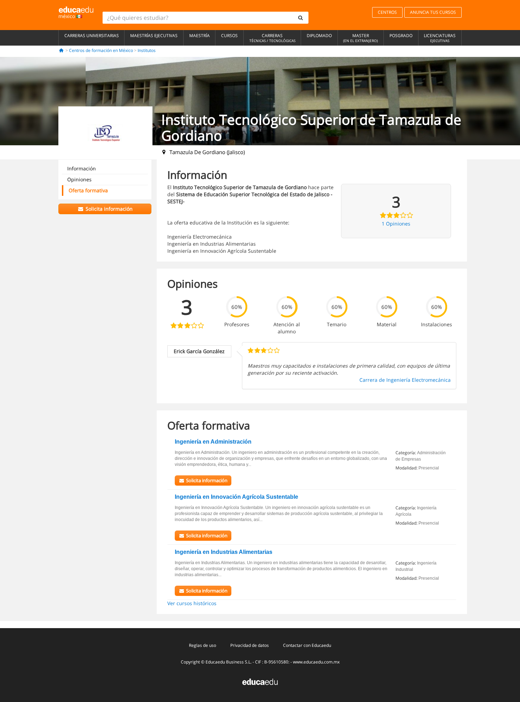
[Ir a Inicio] (61, 50)
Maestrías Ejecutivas (154, 36)
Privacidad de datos (249, 645)
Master (360, 38)
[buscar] (301, 18)
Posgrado (400, 36)
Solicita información (108, 208)
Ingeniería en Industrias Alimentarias (223, 552)
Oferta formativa (88, 190)
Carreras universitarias (91, 36)
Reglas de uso (202, 645)
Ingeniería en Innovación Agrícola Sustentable (236, 497)
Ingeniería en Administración (213, 442)
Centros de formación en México (101, 50)
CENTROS (387, 12)
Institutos (147, 50)
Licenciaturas (440, 38)
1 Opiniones (396, 223)
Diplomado (319, 36)
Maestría (199, 36)
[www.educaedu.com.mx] (260, 681)
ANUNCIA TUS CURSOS (433, 12)
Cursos (229, 36)
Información (81, 168)
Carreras (272, 38)
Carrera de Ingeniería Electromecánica (405, 379)
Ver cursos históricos (191, 603)
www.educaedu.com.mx (316, 662)
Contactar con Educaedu (307, 645)
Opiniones (79, 179)
